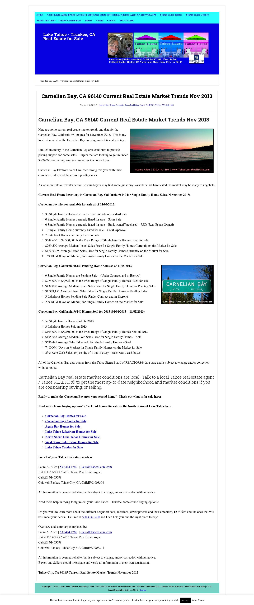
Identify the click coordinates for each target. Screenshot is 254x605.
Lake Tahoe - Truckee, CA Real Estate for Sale (69, 36)
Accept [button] (185, 600)
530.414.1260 (68, 467)
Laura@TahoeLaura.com (96, 467)
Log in (143, 589)
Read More (197, 600)
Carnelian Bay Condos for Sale (65, 421)
